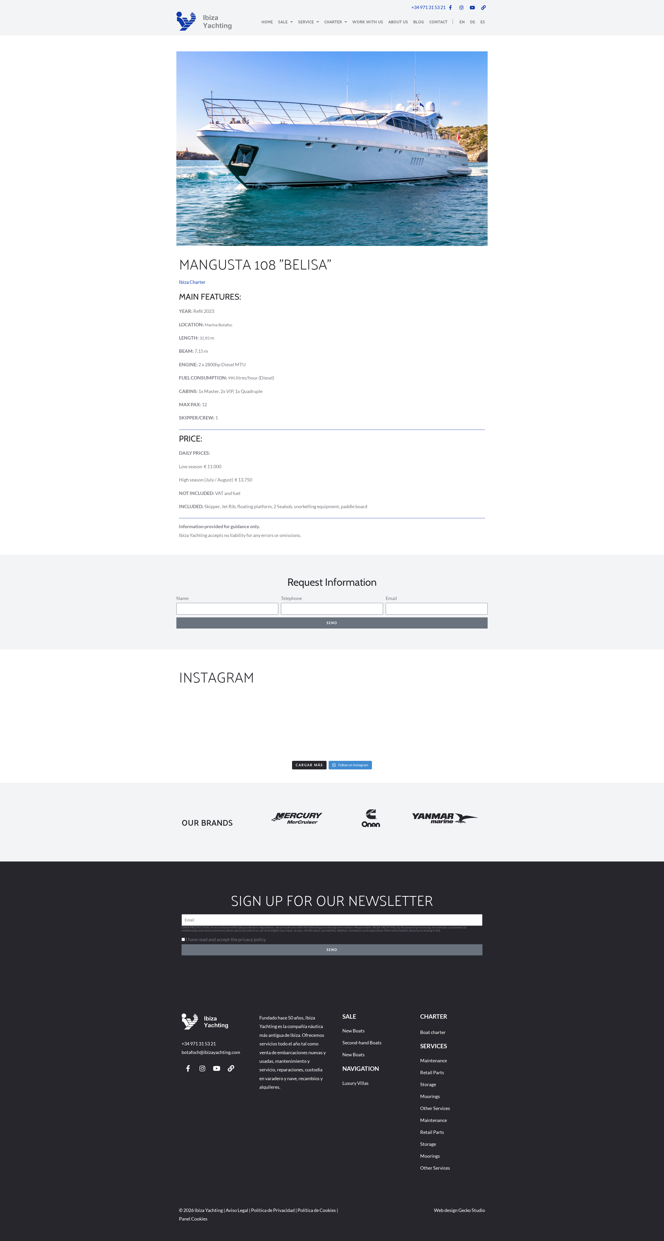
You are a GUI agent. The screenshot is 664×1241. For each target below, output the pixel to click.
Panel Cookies (193, 1219)
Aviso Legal (237, 1210)
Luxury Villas (355, 1083)
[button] (182, 149)
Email (391, 598)
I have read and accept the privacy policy (226, 939)
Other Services (435, 1108)
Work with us (367, 21)
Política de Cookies (317, 1210)
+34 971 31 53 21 (199, 1043)
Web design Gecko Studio (459, 1210)
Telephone (291, 598)
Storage (428, 1084)
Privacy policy (450, 930)
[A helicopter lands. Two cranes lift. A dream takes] (610, 726)
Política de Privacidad (273, 1210)
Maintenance (433, 1060)
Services (433, 1046)
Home (267, 21)
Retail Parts (432, 1072)
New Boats (353, 1030)
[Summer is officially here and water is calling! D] (388, 726)
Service (306, 21)
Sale (283, 21)
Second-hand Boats (362, 1042)
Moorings (430, 1096)
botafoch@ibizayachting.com (211, 1052)
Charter (333, 21)
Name (182, 598)
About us (398, 21)
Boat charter (433, 1032)
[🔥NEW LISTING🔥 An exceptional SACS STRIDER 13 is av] (276, 726)
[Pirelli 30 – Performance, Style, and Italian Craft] (499, 726)
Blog (418, 21)
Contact (438, 21)
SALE (349, 1016)
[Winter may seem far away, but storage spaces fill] (165, 726)
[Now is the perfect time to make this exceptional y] (54, 726)
